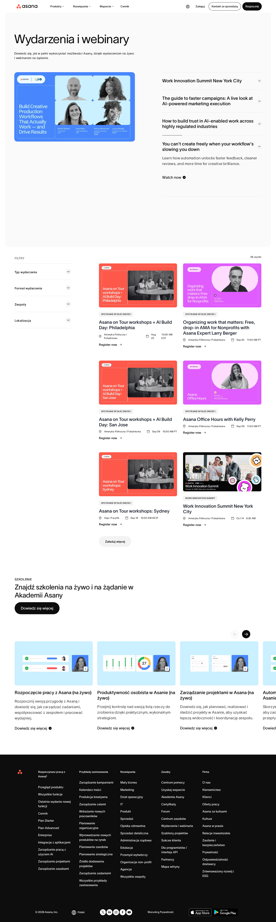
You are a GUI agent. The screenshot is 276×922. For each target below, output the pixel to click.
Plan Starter (46, 820)
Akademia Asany (172, 797)
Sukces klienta (171, 840)
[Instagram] (116, 912)
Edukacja (126, 847)
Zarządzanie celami (92, 804)
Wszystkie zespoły (133, 876)
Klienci (207, 797)
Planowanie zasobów (93, 847)
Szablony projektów (174, 833)
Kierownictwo (211, 789)
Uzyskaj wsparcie (173, 789)
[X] (103, 912)
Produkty (55, 6)
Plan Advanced (48, 828)
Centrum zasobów (173, 818)
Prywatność (210, 852)
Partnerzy (167, 859)
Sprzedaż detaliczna (134, 833)
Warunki (152, 912)
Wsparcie (105, 6)
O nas (206, 782)
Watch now (171, 177)
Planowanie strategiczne (96, 854)
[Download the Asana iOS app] (200, 912)
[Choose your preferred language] (188, 6)
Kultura (207, 818)
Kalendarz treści (90, 789)
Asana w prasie (212, 825)
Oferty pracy (210, 804)
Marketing (127, 789)
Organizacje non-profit (136, 862)
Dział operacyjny (131, 797)
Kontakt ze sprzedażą (225, 6)
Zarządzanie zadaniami (95, 873)
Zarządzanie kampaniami (96, 782)
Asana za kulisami (214, 811)
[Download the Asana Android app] (225, 912)
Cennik (125, 6)
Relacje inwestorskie (216, 833)
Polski (81, 912)
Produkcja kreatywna (93, 797)
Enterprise (45, 835)
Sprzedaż (126, 818)
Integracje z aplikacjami (54, 842)
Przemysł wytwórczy (134, 854)
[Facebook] (123, 912)
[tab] (212, 81)
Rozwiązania (80, 6)
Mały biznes (128, 782)
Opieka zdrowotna (132, 825)
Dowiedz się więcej (37, 608)
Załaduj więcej (115, 541)
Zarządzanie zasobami (53, 868)
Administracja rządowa (136, 840)
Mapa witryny (170, 866)
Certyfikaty (168, 804)
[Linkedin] (109, 912)
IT (121, 804)
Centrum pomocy (173, 782)
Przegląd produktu (50, 787)
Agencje (126, 869)
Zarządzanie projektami (54, 861)
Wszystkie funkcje (50, 794)
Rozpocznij (252, 6)
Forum (165, 811)
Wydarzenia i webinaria (177, 825)
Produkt (125, 811)
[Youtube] (129, 912)
